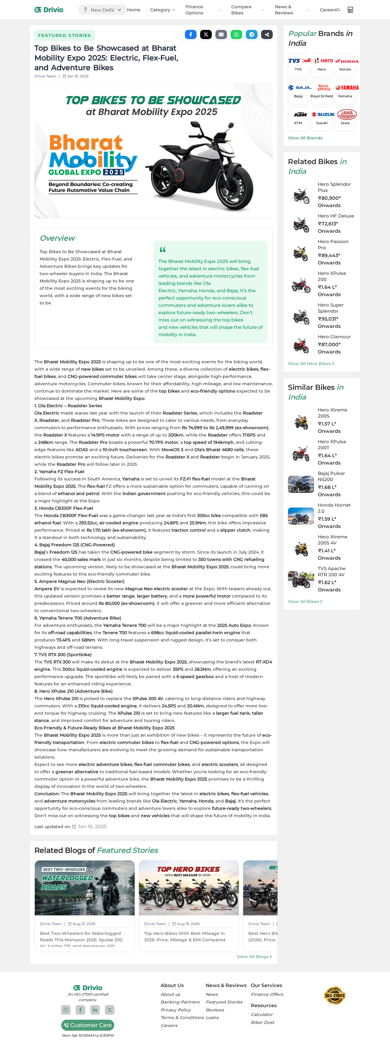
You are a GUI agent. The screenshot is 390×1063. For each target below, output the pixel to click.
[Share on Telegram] (251, 34)
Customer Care (91, 1025)
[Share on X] (206, 34)
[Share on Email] (221, 34)
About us (170, 994)
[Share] (267, 34)
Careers (328, 10)
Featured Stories (224, 1002)
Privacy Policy (176, 1010)
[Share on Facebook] (191, 34)
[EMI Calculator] (350, 9)
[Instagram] (66, 1010)
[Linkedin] (95, 1010)
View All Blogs (252, 956)
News (212, 994)
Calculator (262, 1014)
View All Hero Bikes (309, 363)
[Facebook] (80, 1010)
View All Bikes (303, 601)
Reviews (215, 1010)
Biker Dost (262, 1022)
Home (133, 10)
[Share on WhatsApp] (236, 34)
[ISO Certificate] (335, 995)
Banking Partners (180, 1002)
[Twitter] (110, 1010)
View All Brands (305, 138)
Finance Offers (267, 994)
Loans (212, 1017)
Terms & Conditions (182, 1017)
